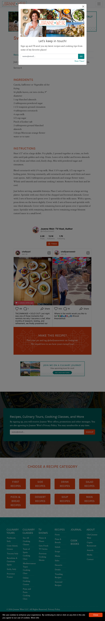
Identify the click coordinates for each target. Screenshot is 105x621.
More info (35, 618)
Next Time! (79, 61)
